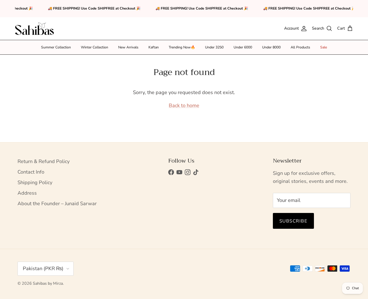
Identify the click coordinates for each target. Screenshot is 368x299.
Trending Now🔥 (182, 47)
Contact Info (31, 172)
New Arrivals (128, 47)
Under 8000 (271, 47)
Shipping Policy (35, 182)
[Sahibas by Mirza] (34, 28)
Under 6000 (243, 47)
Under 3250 (214, 47)
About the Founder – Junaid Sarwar (57, 203)
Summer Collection (56, 47)
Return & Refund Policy (44, 161)
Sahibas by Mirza (48, 283)
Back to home (184, 105)
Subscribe (293, 221)
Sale (323, 47)
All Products (300, 47)
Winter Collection (94, 47)
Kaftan (153, 47)
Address (27, 193)
